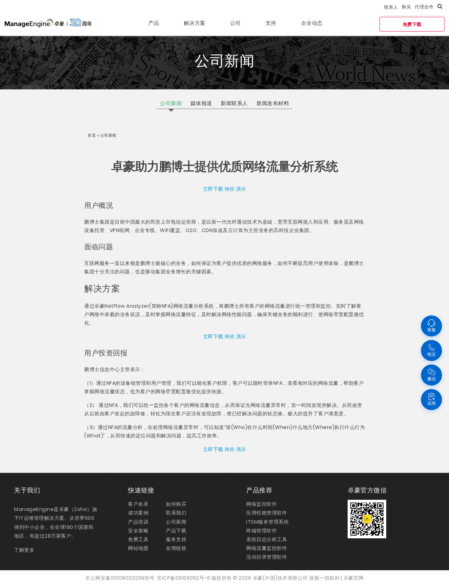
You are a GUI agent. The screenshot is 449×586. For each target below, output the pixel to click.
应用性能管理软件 (266, 512)
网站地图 (138, 548)
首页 (92, 135)
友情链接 (176, 548)
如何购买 (176, 503)
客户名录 (138, 503)
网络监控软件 (261, 503)
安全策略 (138, 530)
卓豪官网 (353, 577)
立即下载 (213, 188)
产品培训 (138, 521)
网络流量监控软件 (266, 548)
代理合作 (424, 7)
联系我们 (176, 512)
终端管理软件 (261, 530)
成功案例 (138, 512)
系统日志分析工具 (266, 539)
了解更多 (24, 549)
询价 (229, 188)
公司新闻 (176, 521)
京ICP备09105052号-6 (183, 577)
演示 (241, 188)
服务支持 (176, 539)
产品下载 (176, 530)
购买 (406, 7)
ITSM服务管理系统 (267, 521)
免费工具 (138, 539)
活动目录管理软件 (266, 556)
